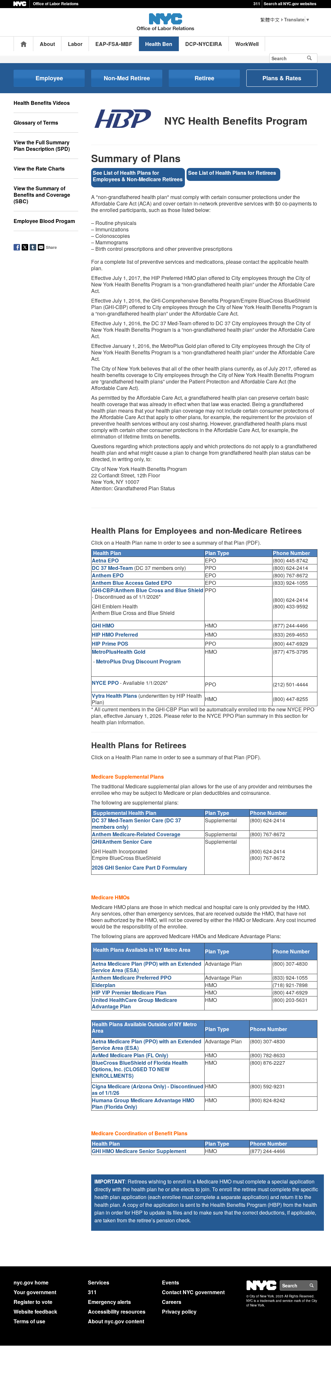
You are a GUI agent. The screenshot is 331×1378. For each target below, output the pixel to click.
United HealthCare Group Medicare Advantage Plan (134, 1003)
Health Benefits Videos (42, 102)
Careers (171, 1302)
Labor (75, 44)
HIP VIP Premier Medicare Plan (129, 992)
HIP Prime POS (110, 643)
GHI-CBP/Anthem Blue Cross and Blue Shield (147, 590)
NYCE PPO (105, 682)
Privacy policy (179, 1311)
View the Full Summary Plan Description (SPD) (42, 145)
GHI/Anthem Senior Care (122, 841)
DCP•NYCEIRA (203, 44)
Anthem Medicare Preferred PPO (131, 977)
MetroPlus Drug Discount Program (138, 661)
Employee (49, 78)
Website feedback (35, 1311)
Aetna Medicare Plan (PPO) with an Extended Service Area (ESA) (146, 967)
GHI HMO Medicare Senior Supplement (139, 1151)
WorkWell (247, 44)
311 (256, 3)
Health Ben (158, 44)
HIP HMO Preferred (115, 634)
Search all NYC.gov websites (290, 3)
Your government (35, 1292)
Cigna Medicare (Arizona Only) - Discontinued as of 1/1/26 (147, 1089)
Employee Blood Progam (44, 221)
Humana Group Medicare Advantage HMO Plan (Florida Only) (143, 1103)
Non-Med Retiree (127, 78)
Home (23, 44)
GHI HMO (103, 625)
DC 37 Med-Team (112, 568)
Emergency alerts (109, 1302)
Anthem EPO (107, 575)
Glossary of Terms (36, 122)
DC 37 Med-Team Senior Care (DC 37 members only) (136, 823)
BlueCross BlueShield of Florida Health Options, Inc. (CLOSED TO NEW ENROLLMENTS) (140, 1069)
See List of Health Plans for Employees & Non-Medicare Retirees (138, 176)
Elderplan (103, 985)
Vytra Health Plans (114, 695)
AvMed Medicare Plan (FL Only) (130, 1055)
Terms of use (29, 1321)
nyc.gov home (31, 1282)
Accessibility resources (116, 1311)
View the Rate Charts (39, 168)
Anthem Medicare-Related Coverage (136, 834)
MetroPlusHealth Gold (118, 651)
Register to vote (33, 1302)
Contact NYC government (193, 1292)
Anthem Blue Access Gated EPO (132, 582)
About (47, 44)
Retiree (204, 78)
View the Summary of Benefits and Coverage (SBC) (42, 194)
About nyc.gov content (116, 1321)
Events (170, 1282)
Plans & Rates (281, 78)
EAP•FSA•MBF (113, 44)
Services (98, 1282)
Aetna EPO (105, 560)
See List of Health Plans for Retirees (232, 172)
